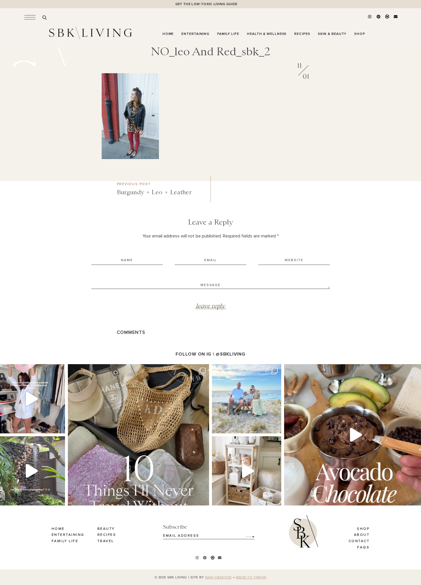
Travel (105, 541)
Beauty (106, 529)
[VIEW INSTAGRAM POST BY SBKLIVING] (59, 426)
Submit (247, 534)
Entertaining (68, 535)
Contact (359, 541)
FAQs (363, 547)
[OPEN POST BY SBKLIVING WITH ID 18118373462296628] (246, 398)
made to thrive (251, 577)
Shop (363, 529)
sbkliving (29, 370)
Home (58, 529)
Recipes (106, 535)
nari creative (218, 577)
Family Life (65, 541)
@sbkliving (230, 354)
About (362, 535)
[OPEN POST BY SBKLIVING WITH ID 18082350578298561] (246, 470)
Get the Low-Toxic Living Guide (206, 4)
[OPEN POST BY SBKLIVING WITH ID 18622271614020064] (138, 434)
